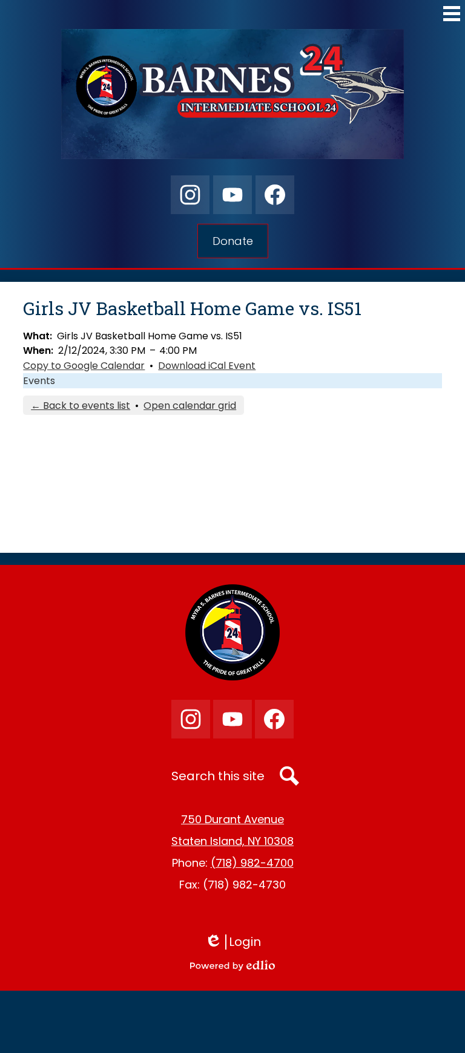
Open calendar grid (189, 405)
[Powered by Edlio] (232, 965)
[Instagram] (190, 194)
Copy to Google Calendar (84, 366)
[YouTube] (232, 194)
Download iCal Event (207, 366)
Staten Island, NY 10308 (232, 841)
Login (237, 942)
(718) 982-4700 (252, 862)
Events (39, 381)
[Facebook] (275, 194)
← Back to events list (80, 405)
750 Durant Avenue (232, 819)
